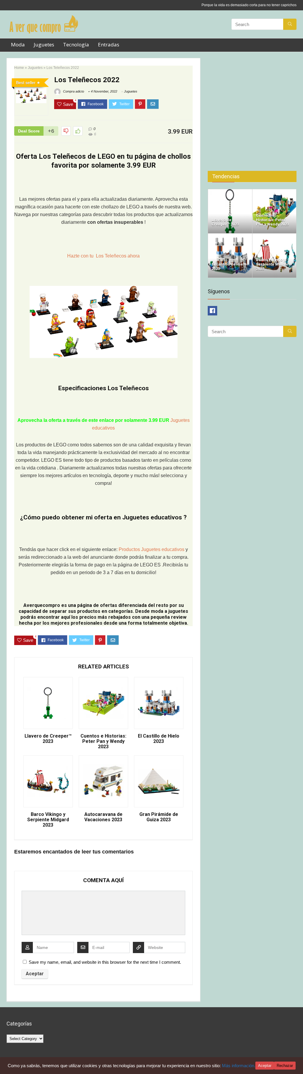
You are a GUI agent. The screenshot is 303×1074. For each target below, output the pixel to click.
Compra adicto (73, 91)
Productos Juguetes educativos (152, 549)
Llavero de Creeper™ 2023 (48, 738)
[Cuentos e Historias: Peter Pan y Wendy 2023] (274, 191)
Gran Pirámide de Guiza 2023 (158, 817)
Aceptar (264, 1065)
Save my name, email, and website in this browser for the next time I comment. (105, 962)
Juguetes (44, 44)
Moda (18, 44)
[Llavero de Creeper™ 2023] (230, 191)
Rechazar (285, 1065)
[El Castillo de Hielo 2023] (230, 236)
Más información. (238, 1065)
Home (19, 68)
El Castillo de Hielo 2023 (158, 738)
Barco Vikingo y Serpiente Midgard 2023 (48, 820)
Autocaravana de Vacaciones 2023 (103, 817)
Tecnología (76, 44)
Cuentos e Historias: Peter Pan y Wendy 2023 (103, 741)
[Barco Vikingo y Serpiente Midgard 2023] (274, 236)
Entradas (108, 44)
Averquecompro (41, 605)
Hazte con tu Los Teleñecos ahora (103, 255)
